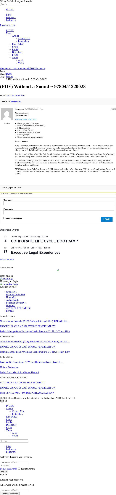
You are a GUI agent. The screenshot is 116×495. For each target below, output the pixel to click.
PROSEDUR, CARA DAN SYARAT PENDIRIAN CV (27, 326)
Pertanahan (23, 41)
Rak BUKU (18, 44)
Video (15, 57)
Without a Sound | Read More (25, 119)
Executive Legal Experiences (35, 252)
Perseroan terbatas (16, 302)
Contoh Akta (24, 38)
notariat (11, 292)
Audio (21, 60)
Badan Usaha (16, 101)
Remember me (28, 468)
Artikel (15, 36)
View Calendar (7, 259)
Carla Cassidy (15, 95)
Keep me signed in (14, 218)
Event (15, 46)
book (8, 95)
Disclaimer (17, 52)
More (8, 33)
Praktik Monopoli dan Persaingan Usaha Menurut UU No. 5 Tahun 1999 (35, 331)
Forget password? (8, 468)
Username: (8, 200)
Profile (15, 49)
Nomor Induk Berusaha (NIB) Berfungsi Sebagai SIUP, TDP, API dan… (35, 321)
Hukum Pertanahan (9, 367)
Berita (10, 311)
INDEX (10, 9)
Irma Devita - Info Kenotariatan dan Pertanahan (22, 68)
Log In (106, 219)
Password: (8, 209)
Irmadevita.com (7, 25)
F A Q (15, 55)
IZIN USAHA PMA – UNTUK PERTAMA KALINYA (27, 393)
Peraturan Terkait (15, 294)
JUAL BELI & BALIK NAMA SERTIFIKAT (22, 382)
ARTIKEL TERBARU (18, 308)
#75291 (113, 109)
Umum (10, 297)
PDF (23, 95)
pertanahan (12, 300)
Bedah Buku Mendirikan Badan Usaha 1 (19, 372)
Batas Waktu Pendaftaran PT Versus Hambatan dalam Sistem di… (31, 362)
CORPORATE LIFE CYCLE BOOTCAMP (44, 241)
